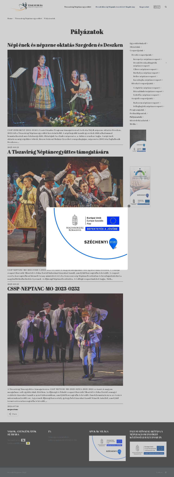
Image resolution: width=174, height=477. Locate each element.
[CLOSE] (129, 206)
